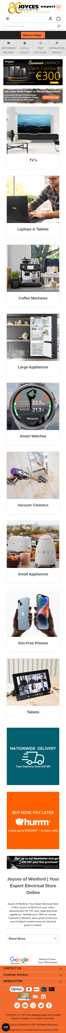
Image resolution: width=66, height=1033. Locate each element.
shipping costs (39, 1014)
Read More (17, 938)
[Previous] (5, 72)
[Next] (60, 72)
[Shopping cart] (58, 18)
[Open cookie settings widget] (6, 1027)
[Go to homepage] (33, 8)
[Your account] (50, 18)
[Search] (59, 26)
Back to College (33, 35)
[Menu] (7, 18)
